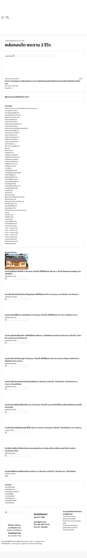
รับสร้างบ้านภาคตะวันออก (12, 124)
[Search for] (84, 18)
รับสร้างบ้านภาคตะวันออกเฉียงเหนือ (15, 128)
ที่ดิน (6, 148)
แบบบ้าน (7, 219)
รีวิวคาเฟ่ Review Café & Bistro (14, 210)
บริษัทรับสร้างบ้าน (10, 164)
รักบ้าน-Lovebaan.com (14, 526)
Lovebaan (15, 544)
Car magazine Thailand (26, 544)
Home (7, 41)
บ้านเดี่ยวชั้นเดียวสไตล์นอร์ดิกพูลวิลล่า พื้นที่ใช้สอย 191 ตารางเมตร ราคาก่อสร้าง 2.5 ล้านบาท (41, 294)
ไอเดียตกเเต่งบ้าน (10, 241)
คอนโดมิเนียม (9, 144)
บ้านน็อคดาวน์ (9, 166)
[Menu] (3, 18)
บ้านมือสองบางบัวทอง (11, 157)
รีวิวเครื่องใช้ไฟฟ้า (10, 206)
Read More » (9, 88)
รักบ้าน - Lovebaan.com (36, 541)
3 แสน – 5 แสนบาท (10, 232)
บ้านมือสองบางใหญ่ (11, 159)
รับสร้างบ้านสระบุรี (10, 122)
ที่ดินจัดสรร (8, 150)
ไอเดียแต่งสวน (9, 244)
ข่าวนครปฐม (38, 544)
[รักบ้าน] (7, 17)
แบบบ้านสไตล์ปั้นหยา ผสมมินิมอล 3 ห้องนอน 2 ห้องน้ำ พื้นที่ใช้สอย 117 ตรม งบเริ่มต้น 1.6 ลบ (41, 314)
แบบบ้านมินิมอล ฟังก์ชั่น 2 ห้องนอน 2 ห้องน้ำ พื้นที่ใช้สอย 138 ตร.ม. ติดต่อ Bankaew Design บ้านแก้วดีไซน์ (43, 272)
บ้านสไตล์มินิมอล (10, 179)
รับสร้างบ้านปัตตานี (10, 142)
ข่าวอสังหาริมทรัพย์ (10, 113)
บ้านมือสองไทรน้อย (10, 162)
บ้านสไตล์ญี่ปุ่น (9, 175)
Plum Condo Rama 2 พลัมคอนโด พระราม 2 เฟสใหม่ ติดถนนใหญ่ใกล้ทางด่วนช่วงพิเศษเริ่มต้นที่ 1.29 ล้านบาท (42, 82)
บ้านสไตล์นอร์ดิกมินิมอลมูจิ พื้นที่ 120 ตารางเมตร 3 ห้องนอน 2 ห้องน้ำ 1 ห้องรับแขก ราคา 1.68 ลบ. (43, 427)
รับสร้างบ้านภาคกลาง (11, 117)
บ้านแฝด (7, 193)
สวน (6, 212)
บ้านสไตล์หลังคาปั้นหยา (12, 186)
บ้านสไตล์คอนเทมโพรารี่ (12, 173)
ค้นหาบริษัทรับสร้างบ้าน (11, 115)
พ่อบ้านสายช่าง (9, 199)
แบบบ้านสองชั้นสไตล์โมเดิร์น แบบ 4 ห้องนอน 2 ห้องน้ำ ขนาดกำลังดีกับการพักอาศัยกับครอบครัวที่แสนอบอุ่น (43, 406)
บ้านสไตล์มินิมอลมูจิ (10, 181)
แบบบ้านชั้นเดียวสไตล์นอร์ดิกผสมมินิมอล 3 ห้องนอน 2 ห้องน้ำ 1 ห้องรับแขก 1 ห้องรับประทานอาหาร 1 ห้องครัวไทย (41, 382)
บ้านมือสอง (8, 153)
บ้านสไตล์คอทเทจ (10, 170)
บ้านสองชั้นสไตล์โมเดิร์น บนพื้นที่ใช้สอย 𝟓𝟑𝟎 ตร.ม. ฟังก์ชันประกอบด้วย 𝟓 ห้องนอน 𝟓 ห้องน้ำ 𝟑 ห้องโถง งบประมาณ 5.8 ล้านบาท (43, 336)
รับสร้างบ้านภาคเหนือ (11, 133)
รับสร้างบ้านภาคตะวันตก (70, 528)
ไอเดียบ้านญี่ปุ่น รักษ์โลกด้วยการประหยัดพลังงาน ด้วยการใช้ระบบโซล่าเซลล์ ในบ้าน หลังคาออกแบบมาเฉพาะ (40, 449)
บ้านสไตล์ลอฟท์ (9, 184)
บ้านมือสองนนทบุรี (10, 155)
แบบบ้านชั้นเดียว (9, 224)
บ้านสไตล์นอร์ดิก (10, 177)
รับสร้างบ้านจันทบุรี (10, 126)
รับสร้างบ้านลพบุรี (10, 119)
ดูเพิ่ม (6, 476)
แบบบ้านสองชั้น (9, 239)
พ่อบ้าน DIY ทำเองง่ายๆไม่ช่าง (13, 201)
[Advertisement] (46, 16)
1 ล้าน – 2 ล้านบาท (10, 228)
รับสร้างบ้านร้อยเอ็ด (11, 131)
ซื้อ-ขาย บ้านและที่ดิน (11, 146)
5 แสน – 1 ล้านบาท (10, 235)
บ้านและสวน (8, 195)
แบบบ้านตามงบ (9, 226)
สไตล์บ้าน (8, 215)
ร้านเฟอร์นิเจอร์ (9, 208)
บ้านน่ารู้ (7, 168)
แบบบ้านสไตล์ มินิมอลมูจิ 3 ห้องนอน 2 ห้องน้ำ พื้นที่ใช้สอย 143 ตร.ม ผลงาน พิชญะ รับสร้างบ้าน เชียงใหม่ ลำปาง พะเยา (42, 359)
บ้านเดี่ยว (7, 190)
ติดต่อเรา (10, 530)
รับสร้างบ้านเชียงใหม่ (11, 137)
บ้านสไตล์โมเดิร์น (10, 188)
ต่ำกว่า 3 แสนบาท (10, 237)
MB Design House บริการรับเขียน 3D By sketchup (20, 108)
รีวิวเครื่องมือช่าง (10, 204)
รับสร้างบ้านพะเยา (10, 135)
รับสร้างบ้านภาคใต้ (10, 139)
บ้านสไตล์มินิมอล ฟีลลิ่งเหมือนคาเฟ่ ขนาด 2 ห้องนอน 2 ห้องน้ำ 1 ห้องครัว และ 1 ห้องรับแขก (40, 471)
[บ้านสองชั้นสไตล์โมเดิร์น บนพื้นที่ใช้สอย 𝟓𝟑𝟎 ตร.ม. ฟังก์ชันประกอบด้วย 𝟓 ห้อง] (16, 320)
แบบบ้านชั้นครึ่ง (9, 221)
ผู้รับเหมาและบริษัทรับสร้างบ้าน (13, 197)
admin (7, 79)
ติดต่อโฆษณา (18, 530)
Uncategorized (10, 111)
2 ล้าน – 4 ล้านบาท (10, 230)
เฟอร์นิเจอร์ (8, 217)
